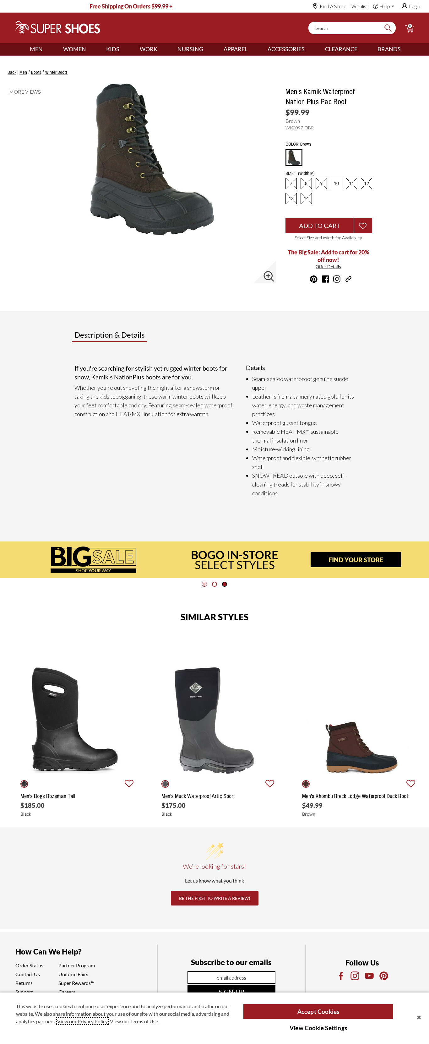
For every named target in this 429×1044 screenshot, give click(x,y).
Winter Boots (56, 72)
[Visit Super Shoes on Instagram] (337, 279)
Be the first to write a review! (214, 898)
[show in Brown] (306, 784)
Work (148, 49)
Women (74, 49)
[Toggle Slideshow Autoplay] (204, 584)
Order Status (29, 965)
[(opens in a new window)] (340, 976)
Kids (112, 49)
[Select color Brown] (293, 158)
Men (36, 49)
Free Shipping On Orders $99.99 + (131, 6)
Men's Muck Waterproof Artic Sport (198, 796)
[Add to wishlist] (129, 784)
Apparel (235, 49)
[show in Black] (24, 784)
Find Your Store (356, 559)
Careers (66, 992)
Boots (36, 72)
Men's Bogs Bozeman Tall (47, 796)
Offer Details (328, 266)
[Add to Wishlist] (363, 225)
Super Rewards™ (76, 983)
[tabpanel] (215, 431)
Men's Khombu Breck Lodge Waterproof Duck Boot (355, 796)
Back (12, 72)
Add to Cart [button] (319, 225)
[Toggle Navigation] (47, 49)
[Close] (419, 1017)
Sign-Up (231, 991)
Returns (24, 983)
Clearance (341, 49)
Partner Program (76, 965)
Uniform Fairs (73, 974)
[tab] (130, 337)
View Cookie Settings (318, 1027)
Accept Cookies (318, 1011)
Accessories (286, 49)
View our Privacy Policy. (82, 1021)
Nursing (190, 49)
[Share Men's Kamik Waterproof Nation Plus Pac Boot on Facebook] (325, 279)
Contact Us (27, 974)
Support (24, 992)
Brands (389, 49)
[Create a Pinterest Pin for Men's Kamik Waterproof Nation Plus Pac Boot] (314, 279)
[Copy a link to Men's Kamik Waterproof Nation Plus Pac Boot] (348, 279)
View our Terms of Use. (134, 1021)
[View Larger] (268, 276)
